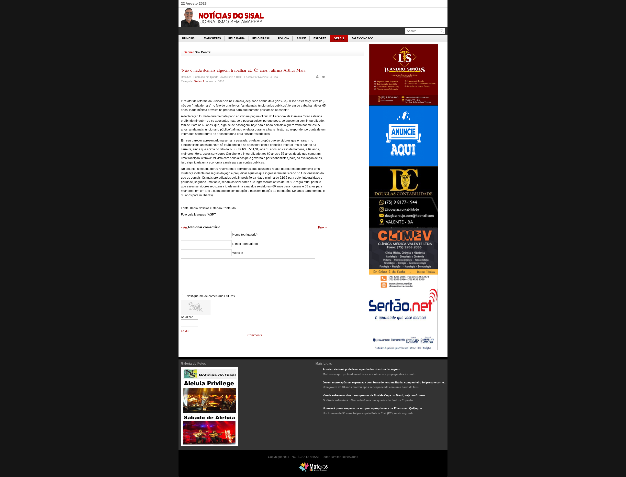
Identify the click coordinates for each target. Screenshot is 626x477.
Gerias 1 (199, 81)
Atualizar (187, 317)
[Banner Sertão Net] (403, 348)
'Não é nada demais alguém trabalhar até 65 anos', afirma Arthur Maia (243, 70)
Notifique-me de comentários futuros (211, 296)
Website (237, 253)
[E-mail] (324, 77)
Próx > (322, 227)
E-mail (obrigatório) (245, 244)
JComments (254, 335)
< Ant (184, 227)
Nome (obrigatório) (244, 234)
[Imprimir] (318, 77)
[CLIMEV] (403, 287)
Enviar (185, 331)
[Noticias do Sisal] (227, 17)
